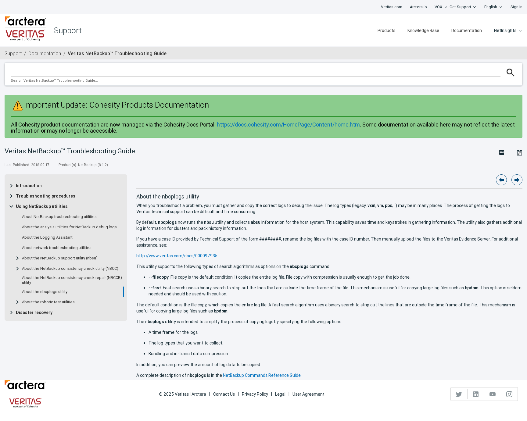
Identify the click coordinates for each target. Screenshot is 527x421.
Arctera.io (418, 6)
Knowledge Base (423, 30)
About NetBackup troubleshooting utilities (59, 216)
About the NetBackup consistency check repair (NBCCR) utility (72, 280)
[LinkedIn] (476, 394)
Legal (280, 394)
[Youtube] (492, 394)
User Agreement (308, 394)
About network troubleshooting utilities (56, 247)
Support (13, 53)
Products (386, 30)
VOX (438, 6)
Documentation (466, 30)
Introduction (29, 185)
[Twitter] (459, 394)
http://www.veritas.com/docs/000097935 (176, 256)
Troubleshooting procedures (45, 196)
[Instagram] (509, 394)
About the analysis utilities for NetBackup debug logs (69, 227)
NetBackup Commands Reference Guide (262, 375)
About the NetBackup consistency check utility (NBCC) (70, 268)
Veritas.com (391, 6)
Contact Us (224, 394)
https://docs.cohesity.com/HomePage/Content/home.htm (288, 124)
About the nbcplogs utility (44, 291)
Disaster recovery (34, 312)
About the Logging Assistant (47, 237)
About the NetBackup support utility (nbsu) (60, 258)
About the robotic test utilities (48, 302)
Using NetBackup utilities (42, 206)
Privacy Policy (255, 394)
